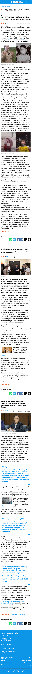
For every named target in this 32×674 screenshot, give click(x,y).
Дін (30, 657)
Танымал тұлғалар (26, 660)
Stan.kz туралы (6, 644)
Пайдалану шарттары (8, 652)
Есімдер (3, 665)
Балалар (29, 665)
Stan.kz (10, 40)
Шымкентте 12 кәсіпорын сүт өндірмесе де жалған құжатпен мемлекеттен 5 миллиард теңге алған (20, 350)
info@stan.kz (4, 635)
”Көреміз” (26, 40)
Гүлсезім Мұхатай (6, 389)
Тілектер (3, 660)
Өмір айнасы (5, 231)
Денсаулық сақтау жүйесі (18, 614)
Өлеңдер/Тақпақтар (6, 662)
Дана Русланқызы (6, 620)
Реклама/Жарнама (7, 648)
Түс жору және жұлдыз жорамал (7, 658)
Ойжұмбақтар (27, 662)
